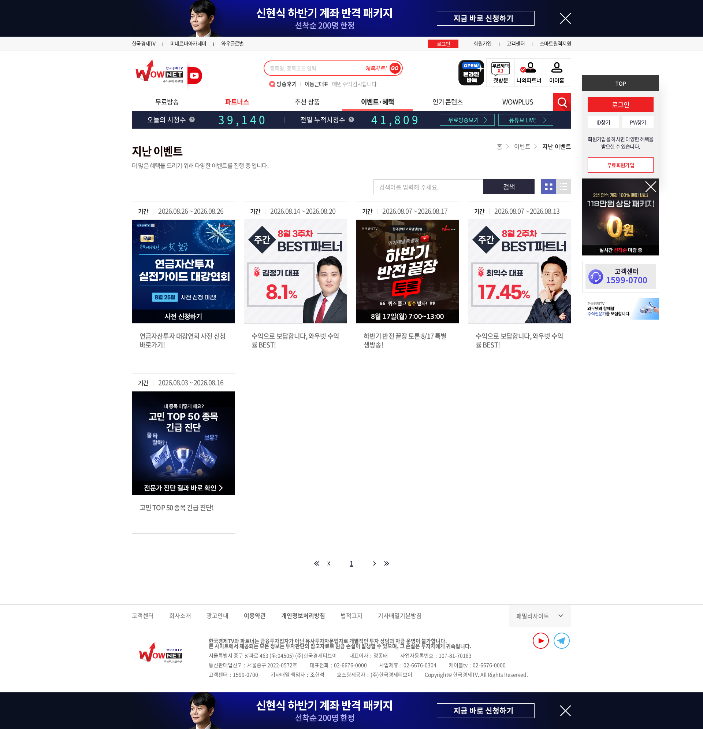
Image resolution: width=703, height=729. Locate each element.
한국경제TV (143, 43)
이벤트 (522, 146)
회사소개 (180, 615)
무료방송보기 (463, 120)
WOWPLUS (517, 102)
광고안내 (217, 615)
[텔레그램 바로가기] (562, 641)
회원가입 (482, 43)
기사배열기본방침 (400, 615)
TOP (620, 83)
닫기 (651, 186)
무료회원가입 (620, 165)
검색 (562, 102)
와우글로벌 (232, 43)
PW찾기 (638, 122)
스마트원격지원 (555, 43)
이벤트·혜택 (377, 102)
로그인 (443, 43)
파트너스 (237, 102)
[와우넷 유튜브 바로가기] (541, 641)
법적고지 (351, 615)
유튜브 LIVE (522, 120)
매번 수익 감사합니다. (341, 84)
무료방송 (167, 102)
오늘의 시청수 (167, 120)
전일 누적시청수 (323, 120)
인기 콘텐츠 (447, 102)
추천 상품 (307, 102)
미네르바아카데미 (188, 43)
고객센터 (516, 43)
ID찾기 (603, 122)
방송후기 (286, 84)
